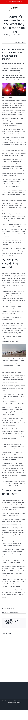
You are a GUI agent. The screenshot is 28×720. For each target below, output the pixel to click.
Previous (17, 42)
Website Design (10, 702)
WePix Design (18, 702)
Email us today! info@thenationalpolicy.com (14, 1)
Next (23, 42)
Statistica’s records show (9, 459)
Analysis (13, 612)
